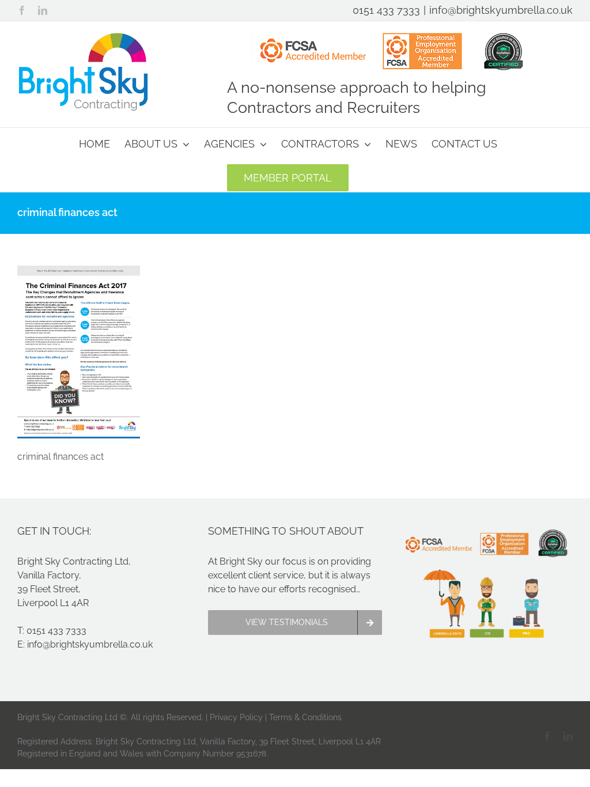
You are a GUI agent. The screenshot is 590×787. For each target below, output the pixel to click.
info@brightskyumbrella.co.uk (501, 10)
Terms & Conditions (305, 717)
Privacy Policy (236, 717)
